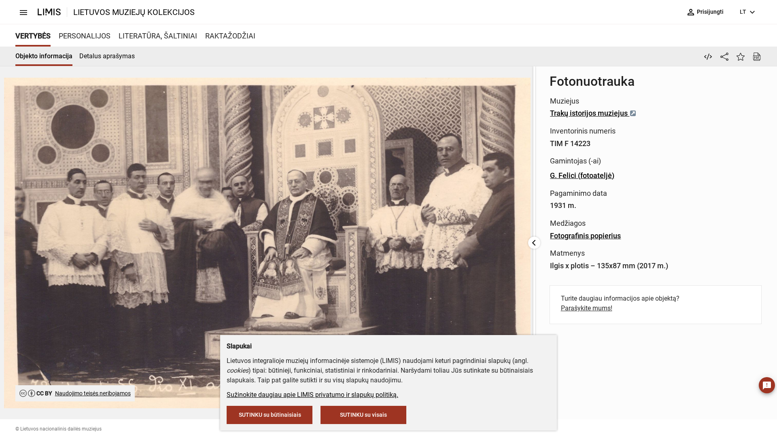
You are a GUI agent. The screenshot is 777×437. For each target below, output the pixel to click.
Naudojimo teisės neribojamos (93, 393)
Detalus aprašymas (107, 56)
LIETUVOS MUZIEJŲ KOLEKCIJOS (134, 12)
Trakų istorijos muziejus (589, 113)
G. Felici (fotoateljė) (582, 175)
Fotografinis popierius (585, 235)
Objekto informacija (43, 56)
